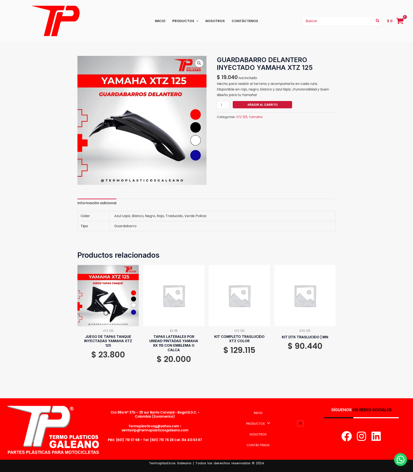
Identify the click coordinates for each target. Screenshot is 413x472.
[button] (196, 20)
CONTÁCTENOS (245, 20)
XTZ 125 (241, 117)
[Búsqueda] (378, 21)
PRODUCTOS (183, 20)
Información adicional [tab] (96, 203)
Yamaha (255, 117)
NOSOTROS (215, 20)
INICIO (160, 20)
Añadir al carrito (262, 105)
